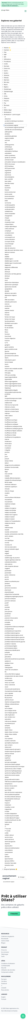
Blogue (3, 943)
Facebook (4, 983)
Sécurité (3, 968)
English (3, 997)
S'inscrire (14, 914)
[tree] (14, 458)
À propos (4, 979)
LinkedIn (3, 988)
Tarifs (3, 956)
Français (3, 999)
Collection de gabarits (7, 936)
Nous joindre (5, 990)
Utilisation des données (8, 970)
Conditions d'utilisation (8, 963)
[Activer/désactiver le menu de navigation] (25, 11)
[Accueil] (5, 11)
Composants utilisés (7, 972)
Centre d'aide (5, 941)
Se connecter (5, 952)
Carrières (4, 981)
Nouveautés (4, 938)
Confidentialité (5, 965)
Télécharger (4, 954)
